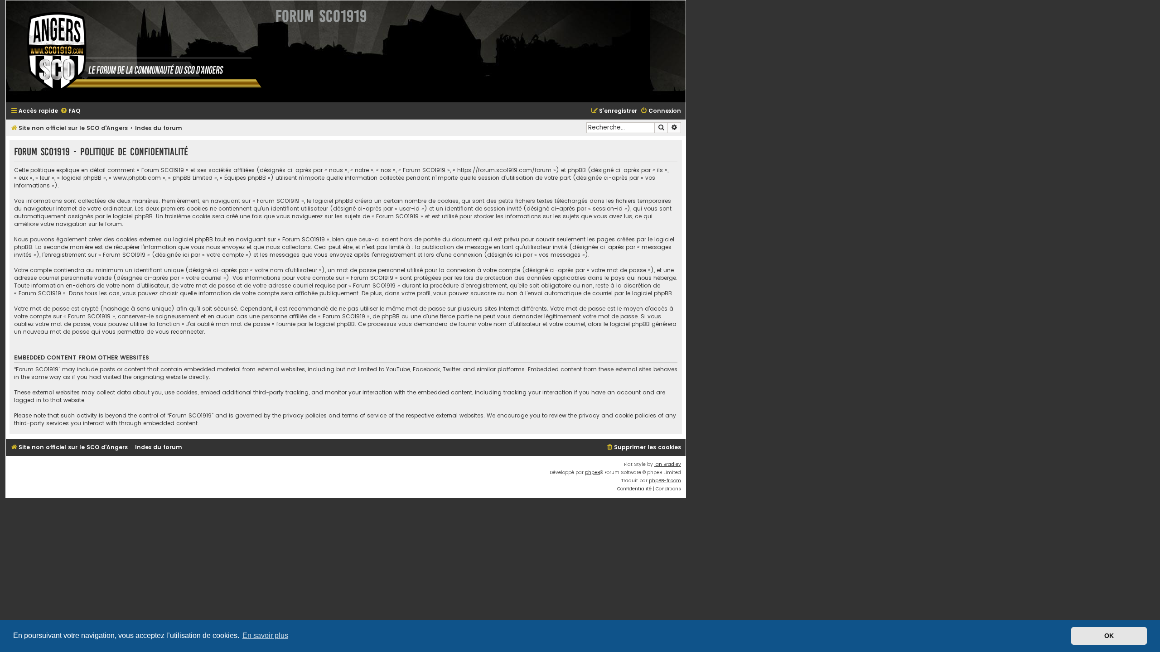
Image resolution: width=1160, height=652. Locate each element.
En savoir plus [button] (265, 635)
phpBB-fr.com (665, 480)
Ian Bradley (667, 464)
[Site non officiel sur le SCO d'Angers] (137, 51)
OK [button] (1109, 635)
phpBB (592, 472)
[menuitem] (70, 111)
